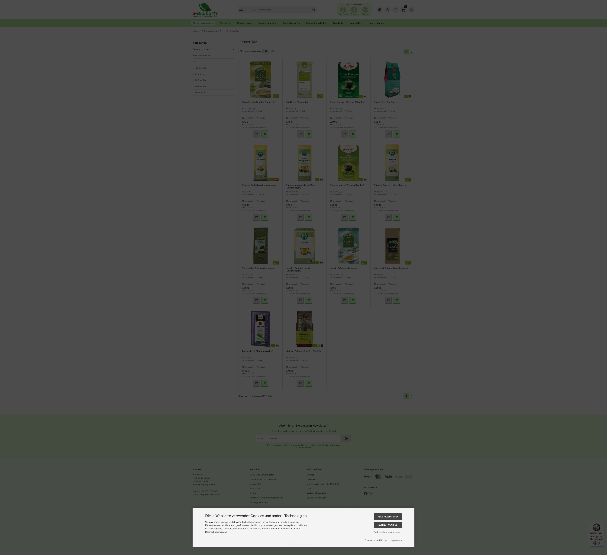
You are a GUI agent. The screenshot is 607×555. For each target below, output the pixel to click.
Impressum (396, 540)
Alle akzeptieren (388, 517)
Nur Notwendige (387, 525)
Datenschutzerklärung (376, 540)
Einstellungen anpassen (389, 532)
